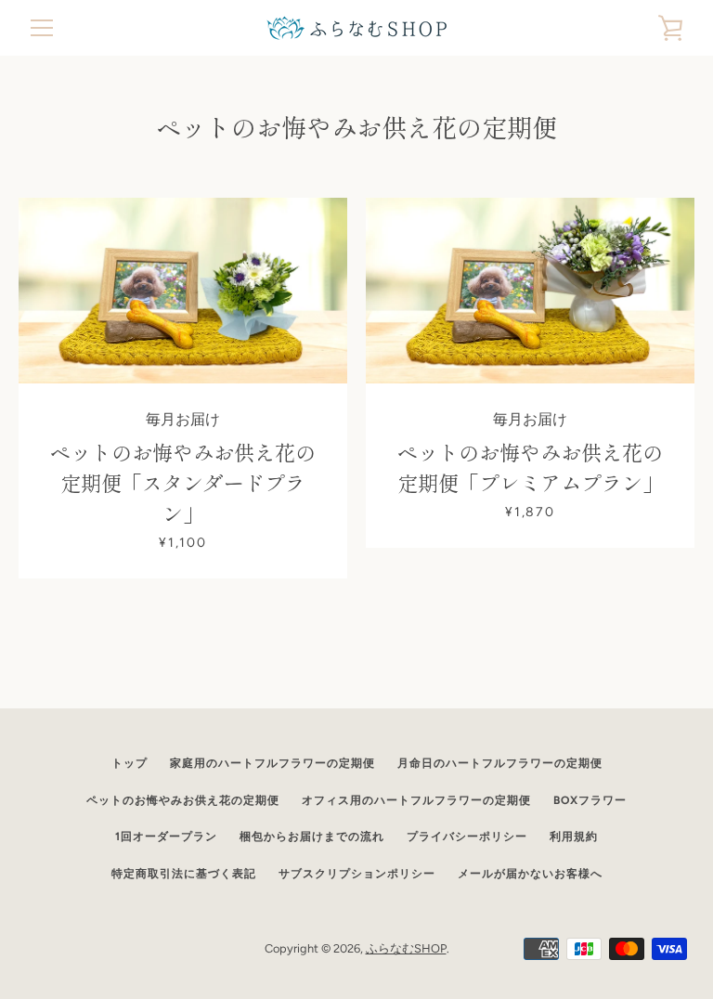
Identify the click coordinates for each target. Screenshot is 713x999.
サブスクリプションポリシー (357, 873)
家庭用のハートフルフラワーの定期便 (272, 763)
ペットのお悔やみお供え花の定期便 (182, 800)
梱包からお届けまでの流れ (312, 836)
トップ (129, 763)
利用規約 (574, 836)
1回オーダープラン (166, 836)
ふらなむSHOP (406, 948)
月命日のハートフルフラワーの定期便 (500, 763)
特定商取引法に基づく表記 (183, 873)
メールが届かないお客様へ (530, 873)
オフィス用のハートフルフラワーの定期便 (416, 800)
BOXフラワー (590, 800)
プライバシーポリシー (467, 836)
